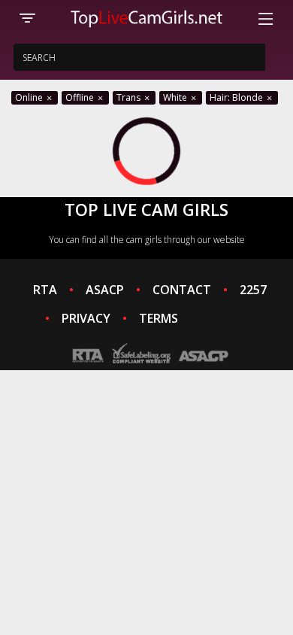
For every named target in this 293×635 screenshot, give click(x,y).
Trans (129, 97)
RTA (45, 289)
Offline (80, 97)
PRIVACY (86, 318)
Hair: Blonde (237, 97)
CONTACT (182, 289)
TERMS (158, 318)
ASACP (105, 289)
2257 (253, 289)
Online (30, 97)
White (176, 97)
